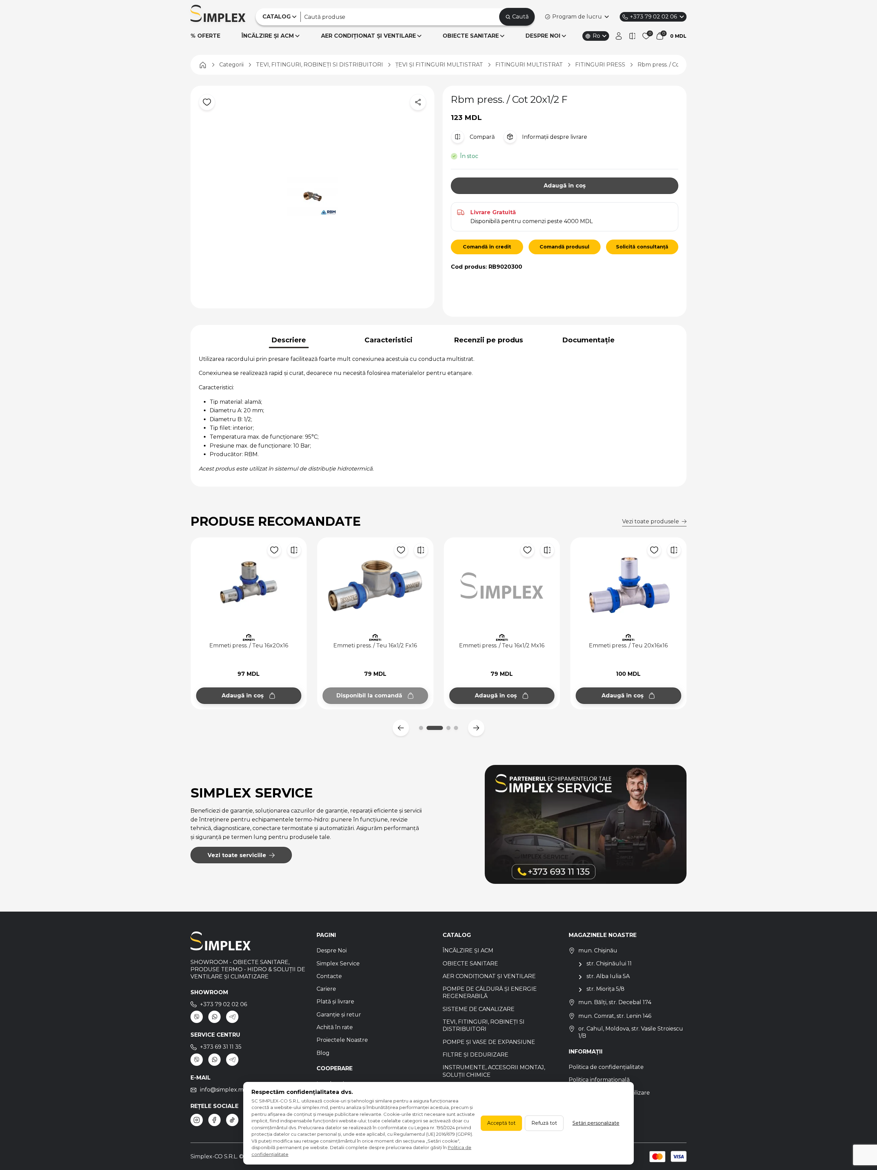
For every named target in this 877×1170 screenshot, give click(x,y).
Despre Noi (332, 950)
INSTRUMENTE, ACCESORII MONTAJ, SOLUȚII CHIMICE (494, 1071)
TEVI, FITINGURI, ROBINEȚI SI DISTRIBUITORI (483, 1025)
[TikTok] (232, 1120)
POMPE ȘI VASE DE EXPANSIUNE (489, 1042)
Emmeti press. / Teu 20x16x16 (501, 645)
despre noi (543, 36)
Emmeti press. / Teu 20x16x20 (628, 645)
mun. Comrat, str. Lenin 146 (614, 1016)
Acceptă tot (501, 1123)
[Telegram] (232, 1017)
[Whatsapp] (214, 1017)
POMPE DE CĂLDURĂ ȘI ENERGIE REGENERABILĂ (490, 992)
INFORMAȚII (586, 1051)
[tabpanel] (438, 414)
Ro (596, 36)
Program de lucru (577, 16)
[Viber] (196, 1017)
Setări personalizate (595, 1123)
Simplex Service (338, 963)
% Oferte (205, 36)
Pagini (326, 935)
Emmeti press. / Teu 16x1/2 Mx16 (375, 645)
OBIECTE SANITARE (471, 36)
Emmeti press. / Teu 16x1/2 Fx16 (249, 645)
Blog (323, 1053)
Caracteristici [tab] (388, 340)
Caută (520, 16)
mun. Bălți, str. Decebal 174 (614, 1002)
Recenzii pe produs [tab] (488, 340)
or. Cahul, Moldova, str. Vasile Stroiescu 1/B (630, 1032)
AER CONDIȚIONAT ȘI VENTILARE (368, 36)
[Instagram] (196, 1120)
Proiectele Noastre (342, 1040)
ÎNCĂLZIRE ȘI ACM (268, 36)
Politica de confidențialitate (606, 1067)
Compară (482, 137)
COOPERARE (335, 1068)
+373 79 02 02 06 (653, 16)
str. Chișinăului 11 (609, 963)
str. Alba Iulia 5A (608, 976)
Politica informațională (599, 1079)
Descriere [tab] (288, 340)
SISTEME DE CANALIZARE (479, 1009)
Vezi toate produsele (650, 521)
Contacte (329, 976)
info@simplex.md (223, 1089)
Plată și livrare (335, 1001)
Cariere (326, 989)
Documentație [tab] (588, 340)
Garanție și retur (339, 1014)
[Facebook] (214, 1120)
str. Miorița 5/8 (605, 989)
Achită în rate (335, 1027)
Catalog (457, 935)
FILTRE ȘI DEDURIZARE (475, 1054)
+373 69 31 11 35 (221, 1047)
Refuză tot (544, 1123)
